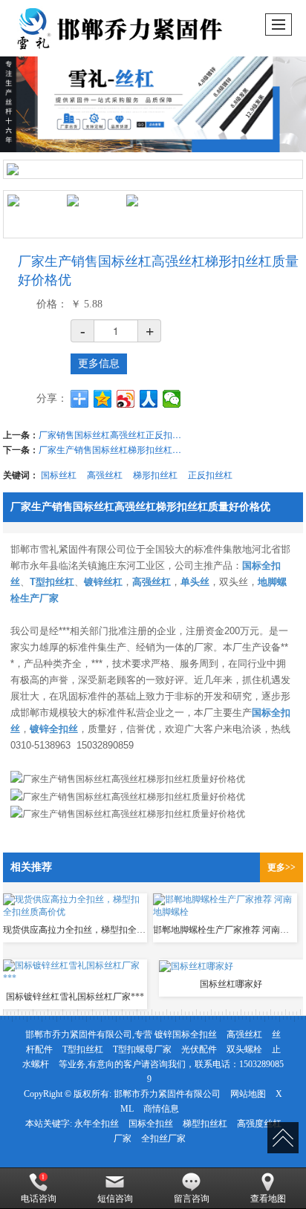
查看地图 (268, 1198)
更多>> (281, 867)
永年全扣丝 (96, 1123)
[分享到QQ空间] (103, 399)
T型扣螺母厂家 (142, 1049)
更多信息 (99, 363)
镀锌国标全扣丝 (185, 1034)
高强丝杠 (105, 474)
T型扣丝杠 (82, 1049)
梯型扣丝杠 (205, 1123)
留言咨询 (191, 1198)
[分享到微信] (172, 399)
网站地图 (248, 1094)
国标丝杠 (58, 474)
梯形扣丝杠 (155, 474)
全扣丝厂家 (163, 1138)
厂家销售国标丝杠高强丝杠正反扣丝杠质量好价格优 (113, 434)
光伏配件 (199, 1049)
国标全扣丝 (150, 1123)
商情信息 (161, 1109)
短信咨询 (115, 1198)
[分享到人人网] (149, 399)
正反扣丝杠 (210, 474)
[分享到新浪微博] (126, 399)
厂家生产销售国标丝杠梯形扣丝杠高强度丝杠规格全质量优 (113, 449)
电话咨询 (38, 1198)
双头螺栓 (244, 1049)
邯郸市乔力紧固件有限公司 (167, 1094)
